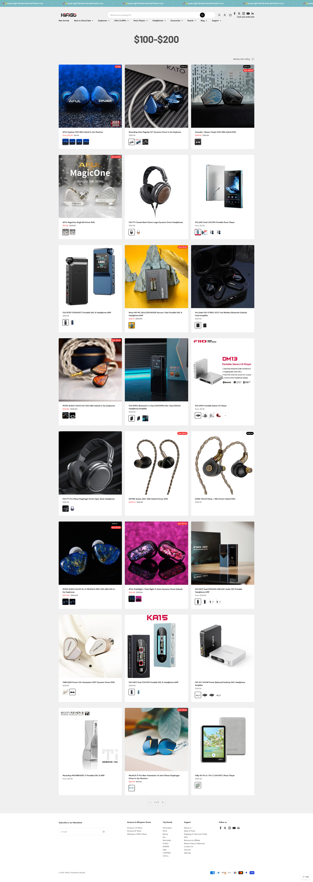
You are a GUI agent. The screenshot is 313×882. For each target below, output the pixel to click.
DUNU (165, 843)
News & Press (189, 831)
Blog (203, 20)
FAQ (186, 837)
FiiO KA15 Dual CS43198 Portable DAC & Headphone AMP (153, 682)
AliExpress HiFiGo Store (137, 834)
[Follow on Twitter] (239, 13)
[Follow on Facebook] (234, 13)
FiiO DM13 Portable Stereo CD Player (211, 406)
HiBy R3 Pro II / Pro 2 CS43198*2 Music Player (215, 775)
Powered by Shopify (78, 872)
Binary (165, 834)
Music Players (139, 20)
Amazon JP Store (134, 831)
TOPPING (167, 853)
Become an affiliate (192, 840)
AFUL (165, 831)
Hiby (165, 850)
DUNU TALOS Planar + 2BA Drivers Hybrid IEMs (215, 499)
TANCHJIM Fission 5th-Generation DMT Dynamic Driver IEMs (89, 682)
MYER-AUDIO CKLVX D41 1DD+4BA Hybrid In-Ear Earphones (89, 406)
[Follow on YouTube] (248, 13)
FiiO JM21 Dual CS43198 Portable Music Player (215, 222)
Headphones (157, 20)
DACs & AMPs (120, 20)
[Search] (202, 15)
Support (215, 20)
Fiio (164, 837)
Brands (190, 20)
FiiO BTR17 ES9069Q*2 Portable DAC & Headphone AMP (87, 312)
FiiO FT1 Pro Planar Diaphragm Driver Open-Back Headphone (89, 499)
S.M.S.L (166, 856)
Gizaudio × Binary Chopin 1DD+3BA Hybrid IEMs (215, 132)
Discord (187, 850)
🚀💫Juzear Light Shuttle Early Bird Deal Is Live (44, 3)
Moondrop (167, 828)
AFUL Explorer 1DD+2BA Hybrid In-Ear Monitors (83, 132)
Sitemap (187, 853)
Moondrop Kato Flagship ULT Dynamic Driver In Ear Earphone (155, 132)
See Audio (167, 840)
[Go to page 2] (163, 802)
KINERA (166, 846)
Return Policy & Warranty (194, 843)
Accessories (175, 20)
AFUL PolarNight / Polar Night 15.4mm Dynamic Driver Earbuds (156, 589)
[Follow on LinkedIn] (252, 13)
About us (187, 828)
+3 (225, 415)
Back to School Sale (82, 20)
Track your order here (245, 16)
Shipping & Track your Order (195, 834)
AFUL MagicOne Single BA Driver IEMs (79, 222)
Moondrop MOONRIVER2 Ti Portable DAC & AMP (84, 775)
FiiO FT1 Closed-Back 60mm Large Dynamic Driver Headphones (156, 222)
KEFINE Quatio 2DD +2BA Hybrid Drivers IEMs (148, 499)
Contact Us (188, 846)
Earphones (102, 20)
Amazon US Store (134, 828)
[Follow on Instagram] (243, 13)
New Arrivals (64, 20)
